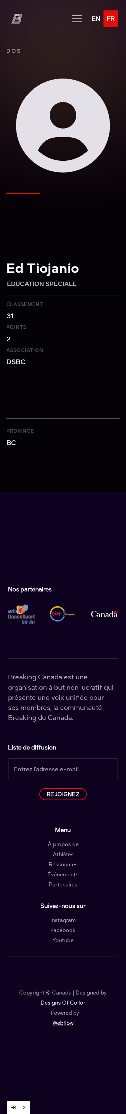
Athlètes (63, 854)
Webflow (63, 1023)
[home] (16, 19)
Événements (63, 874)
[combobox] (18, 1107)
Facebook (63, 930)
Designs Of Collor (63, 1003)
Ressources (63, 864)
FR (13, 1107)
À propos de (63, 844)
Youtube (63, 940)
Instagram (63, 920)
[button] (76, 19)
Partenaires (63, 884)
